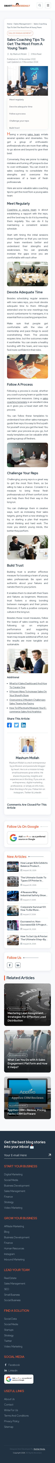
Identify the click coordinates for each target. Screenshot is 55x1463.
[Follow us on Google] (27, 837)
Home (9, 24)
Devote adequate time (20, 106)
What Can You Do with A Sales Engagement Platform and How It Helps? (27, 1063)
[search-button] (40, 5)
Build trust (14, 128)
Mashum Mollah (27, 758)
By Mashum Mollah (18, 54)
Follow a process (17, 113)
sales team (34, 134)
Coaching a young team (21, 209)
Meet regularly (16, 99)
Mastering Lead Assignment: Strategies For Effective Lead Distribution (27, 1016)
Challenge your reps (19, 120)
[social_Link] (9, 965)
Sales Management (22, 24)
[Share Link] (9, 725)
